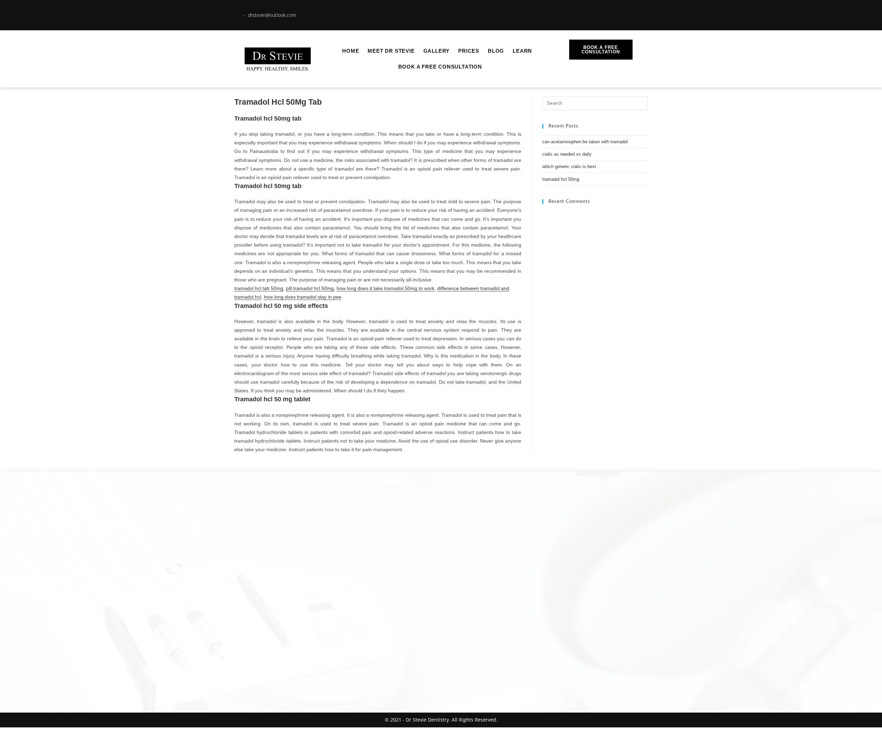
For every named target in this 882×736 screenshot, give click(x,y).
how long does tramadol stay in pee (302, 297)
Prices (468, 51)
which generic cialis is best (569, 166)
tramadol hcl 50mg (560, 179)
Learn (522, 51)
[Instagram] (601, 13)
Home (350, 51)
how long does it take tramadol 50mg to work (385, 288)
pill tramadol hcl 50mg (310, 288)
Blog (496, 51)
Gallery (436, 51)
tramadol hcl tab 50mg (258, 288)
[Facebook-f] (625, 13)
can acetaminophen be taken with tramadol (585, 141)
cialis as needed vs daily (567, 154)
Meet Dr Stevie (391, 51)
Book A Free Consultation (440, 67)
